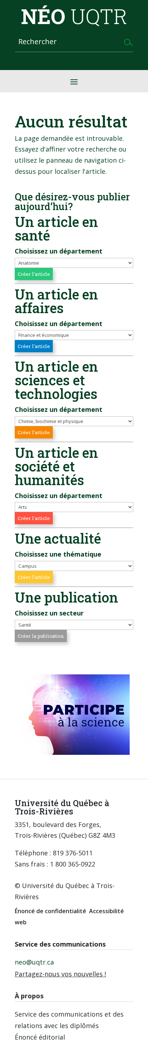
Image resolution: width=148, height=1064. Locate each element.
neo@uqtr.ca (34, 962)
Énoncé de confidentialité (50, 911)
